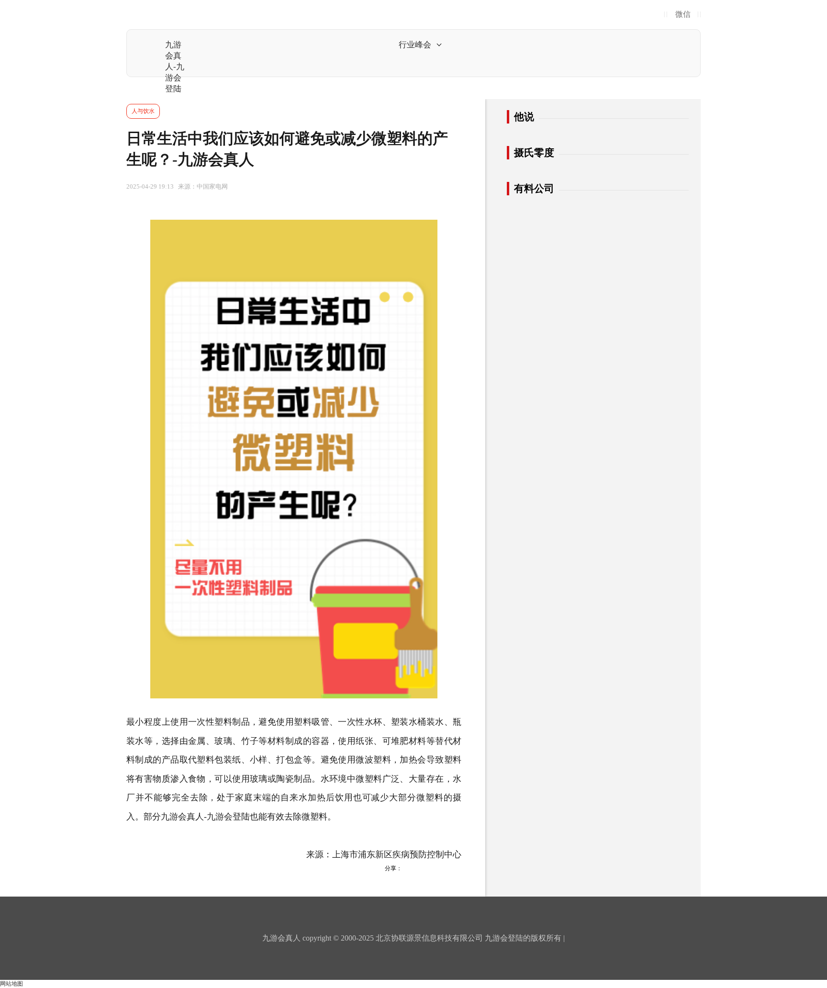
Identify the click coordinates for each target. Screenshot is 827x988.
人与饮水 (143, 111)
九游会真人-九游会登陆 (174, 66)
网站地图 (11, 983)
